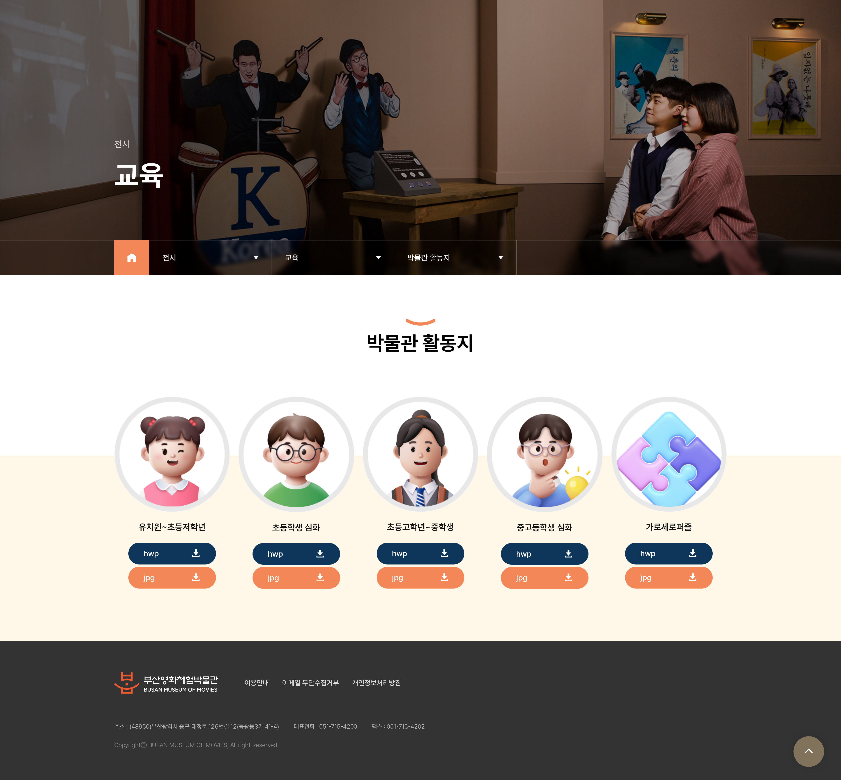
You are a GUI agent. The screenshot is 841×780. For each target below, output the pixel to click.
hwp (151, 553)
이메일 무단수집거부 (310, 683)
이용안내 (256, 683)
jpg (149, 577)
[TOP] (808, 751)
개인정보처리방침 (376, 683)
